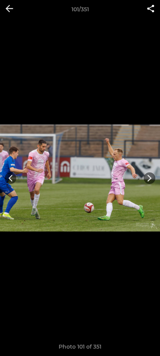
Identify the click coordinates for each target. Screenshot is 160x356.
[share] (150, 9)
